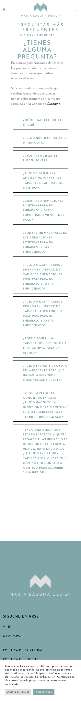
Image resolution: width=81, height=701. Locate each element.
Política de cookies (21, 659)
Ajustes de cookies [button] (18, 692)
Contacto (53, 104)
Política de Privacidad (23, 650)
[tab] (40, 122)
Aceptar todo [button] (44, 692)
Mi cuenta (12, 636)
